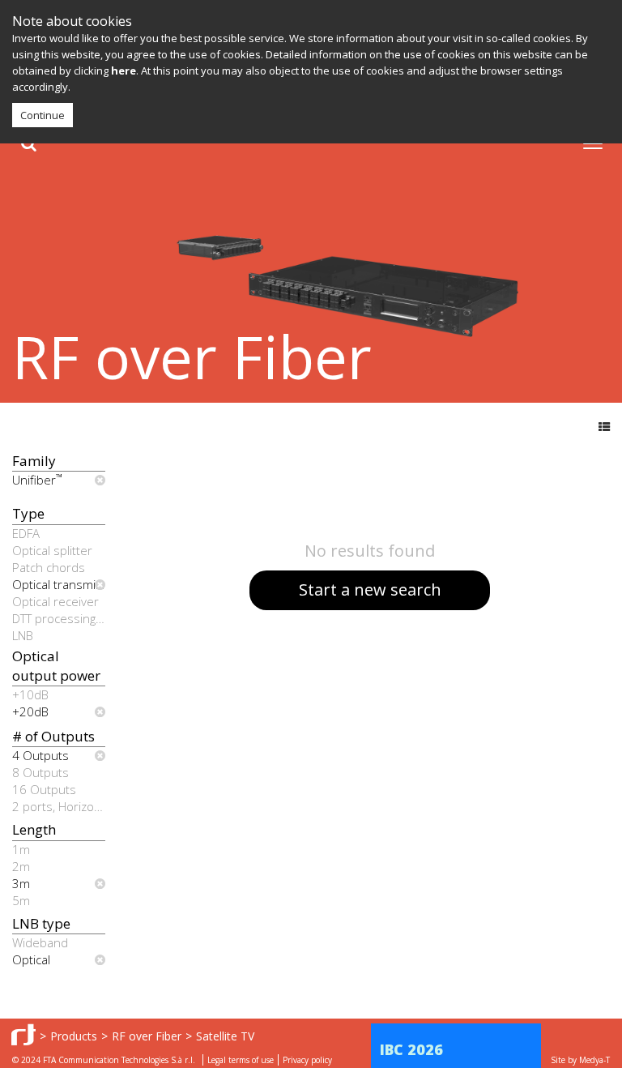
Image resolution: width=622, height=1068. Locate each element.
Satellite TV (225, 1036)
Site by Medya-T (580, 1060)
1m (21, 849)
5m (21, 900)
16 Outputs (44, 789)
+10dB (30, 694)
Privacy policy (307, 1060)
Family (34, 460)
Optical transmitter (58, 584)
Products (73, 1036)
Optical (31, 959)
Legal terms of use (240, 1060)
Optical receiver (55, 601)
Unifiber (37, 480)
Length (34, 829)
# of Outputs (53, 736)
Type (28, 513)
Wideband (40, 942)
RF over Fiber (146, 1036)
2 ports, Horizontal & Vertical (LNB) (58, 806)
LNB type (41, 923)
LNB (22, 635)
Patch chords (48, 567)
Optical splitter (52, 550)
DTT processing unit (58, 618)
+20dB (30, 711)
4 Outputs (40, 755)
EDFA (26, 533)
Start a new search (370, 589)
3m (21, 883)
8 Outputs (40, 772)
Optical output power (56, 666)
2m (21, 866)
